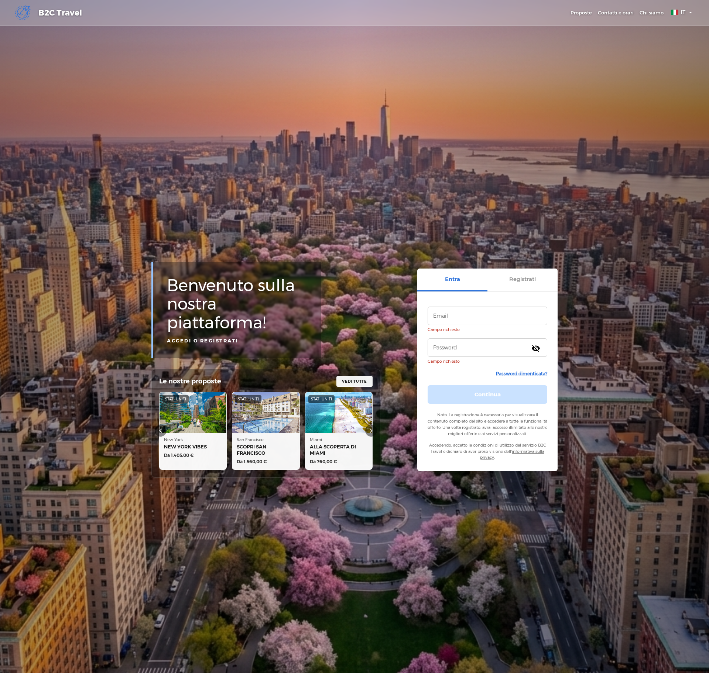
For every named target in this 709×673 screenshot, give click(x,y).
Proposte (581, 13)
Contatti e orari (616, 13)
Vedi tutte (354, 381)
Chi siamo (652, 13)
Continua (488, 394)
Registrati (522, 279)
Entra (452, 279)
